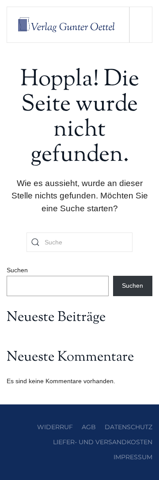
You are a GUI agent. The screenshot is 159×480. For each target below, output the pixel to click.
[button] (140, 24)
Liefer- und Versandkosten (102, 442)
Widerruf (55, 427)
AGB (89, 427)
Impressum (133, 457)
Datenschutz (128, 427)
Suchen (17, 270)
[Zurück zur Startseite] (68, 24)
